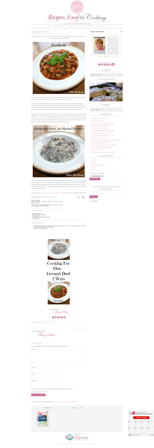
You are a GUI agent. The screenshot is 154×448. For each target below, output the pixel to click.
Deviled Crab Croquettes (98, 150)
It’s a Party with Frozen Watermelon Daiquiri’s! (103, 123)
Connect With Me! (106, 62)
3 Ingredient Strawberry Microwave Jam (102, 132)
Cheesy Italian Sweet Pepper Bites (100, 125)
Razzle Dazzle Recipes (97, 165)
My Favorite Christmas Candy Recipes (101, 147)
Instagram (53, 193)
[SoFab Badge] (76, 408)
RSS (92, 167)
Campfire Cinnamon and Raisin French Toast (103, 130)
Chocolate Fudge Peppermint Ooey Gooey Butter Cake (106, 140)
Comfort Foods (45, 322)
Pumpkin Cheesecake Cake (98, 118)
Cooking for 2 (50, 322)
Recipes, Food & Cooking (75, 443)
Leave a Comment (48, 33)
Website (33, 380)
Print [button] (83, 198)
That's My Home (95, 169)
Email (33, 374)
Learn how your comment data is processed (64, 401)
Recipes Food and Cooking (77, 12)
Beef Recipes (38, 322)
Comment (34, 349)
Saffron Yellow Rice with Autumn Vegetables (103, 152)
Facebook (42, 193)
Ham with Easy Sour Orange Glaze (100, 142)
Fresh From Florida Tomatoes (99, 128)
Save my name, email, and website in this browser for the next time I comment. (52, 388)
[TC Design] (77, 442)
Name (33, 367)
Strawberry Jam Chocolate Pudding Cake (102, 135)
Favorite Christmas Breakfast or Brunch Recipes (104, 145)
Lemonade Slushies (96, 120)
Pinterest (60, 193)
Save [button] (78, 198)
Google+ (47, 193)
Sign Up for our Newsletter (97, 173)
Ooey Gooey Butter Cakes (98, 137)
